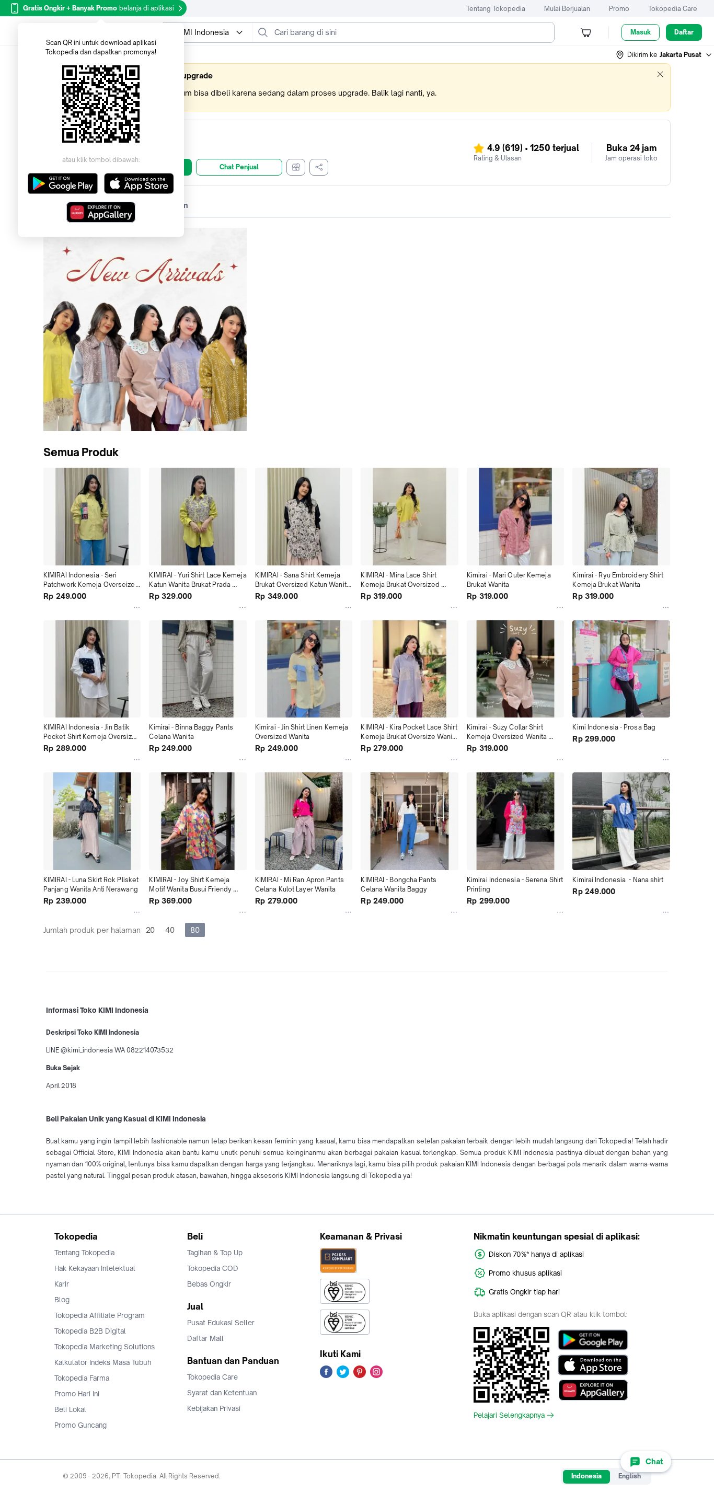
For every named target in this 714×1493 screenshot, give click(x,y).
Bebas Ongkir (209, 1284)
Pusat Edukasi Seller (221, 1322)
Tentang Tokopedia (495, 9)
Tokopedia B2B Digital (90, 1331)
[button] (664, 55)
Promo (619, 9)
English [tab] (629, 1476)
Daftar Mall (205, 1338)
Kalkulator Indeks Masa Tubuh (103, 1362)
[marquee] (357, 87)
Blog (62, 1299)
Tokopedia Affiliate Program (99, 1315)
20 (150, 929)
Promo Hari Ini (76, 1394)
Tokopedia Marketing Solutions (104, 1346)
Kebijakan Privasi (213, 1408)
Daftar (684, 32)
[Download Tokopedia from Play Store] (593, 1339)
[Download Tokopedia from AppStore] (593, 1365)
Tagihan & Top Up (215, 1252)
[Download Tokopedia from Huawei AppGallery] (593, 1390)
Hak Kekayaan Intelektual (94, 1268)
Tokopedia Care (672, 9)
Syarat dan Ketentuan (222, 1392)
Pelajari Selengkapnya (509, 1415)
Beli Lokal (70, 1409)
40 (170, 929)
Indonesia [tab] (586, 1476)
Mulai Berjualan (567, 9)
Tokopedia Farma (81, 1378)
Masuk (640, 32)
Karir (61, 1284)
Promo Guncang (80, 1425)
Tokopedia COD (212, 1268)
